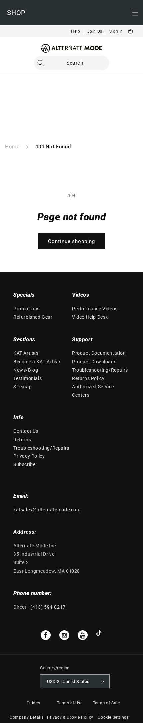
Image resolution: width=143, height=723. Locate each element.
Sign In (116, 31)
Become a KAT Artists (37, 361)
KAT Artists (26, 353)
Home (12, 147)
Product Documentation (99, 353)
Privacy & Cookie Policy (70, 717)
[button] (71, 63)
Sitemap (22, 386)
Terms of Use (69, 703)
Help (75, 31)
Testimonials (27, 378)
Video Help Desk (90, 317)
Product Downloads (94, 361)
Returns (22, 439)
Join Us (94, 31)
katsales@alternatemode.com (47, 509)
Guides (33, 703)
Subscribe (24, 464)
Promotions (26, 308)
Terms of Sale (106, 703)
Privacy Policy (29, 456)
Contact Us (25, 431)
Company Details (27, 717)
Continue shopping (71, 241)
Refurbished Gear (33, 317)
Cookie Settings (113, 717)
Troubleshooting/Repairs (100, 370)
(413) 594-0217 (47, 607)
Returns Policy (88, 378)
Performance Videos (95, 308)
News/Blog (25, 370)
